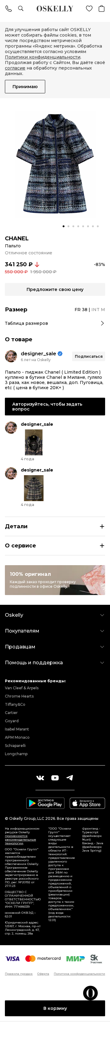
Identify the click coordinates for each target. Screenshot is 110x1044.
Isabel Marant (17, 729)
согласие (15, 68)
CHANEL (17, 238)
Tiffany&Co (15, 704)
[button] (63, 226)
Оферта (43, 974)
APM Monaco (17, 737)
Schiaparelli (15, 745)
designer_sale (38, 354)
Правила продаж (19, 974)
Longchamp (16, 754)
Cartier (11, 712)
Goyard (12, 721)
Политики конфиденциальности (42, 57)
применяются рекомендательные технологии (20, 839)
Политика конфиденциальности (79, 974)
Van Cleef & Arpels (21, 688)
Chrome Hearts (19, 696)
